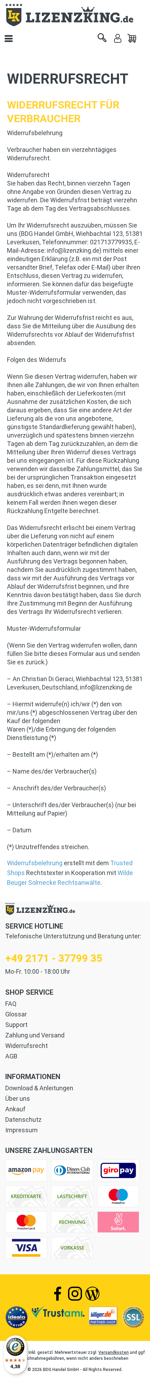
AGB (11, 1056)
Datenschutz (23, 1119)
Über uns (17, 1098)
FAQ (10, 1003)
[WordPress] (92, 1294)
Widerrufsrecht (26, 1045)
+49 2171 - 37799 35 (53, 958)
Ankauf (15, 1109)
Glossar (16, 1014)
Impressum (21, 1130)
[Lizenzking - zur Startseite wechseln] (75, 15)
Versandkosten (113, 1352)
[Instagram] (75, 1294)
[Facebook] (58, 1294)
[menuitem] (132, 38)
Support (16, 1024)
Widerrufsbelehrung (34, 863)
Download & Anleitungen (39, 1088)
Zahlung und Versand (35, 1035)
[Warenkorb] (131, 38)
